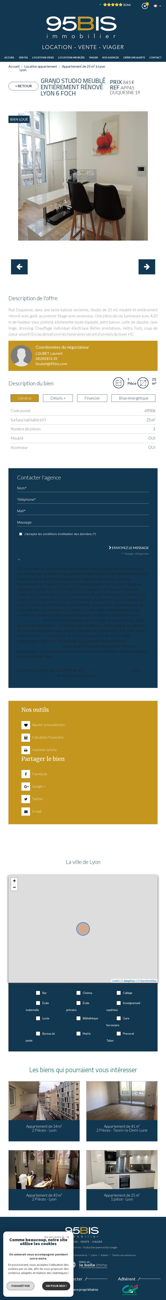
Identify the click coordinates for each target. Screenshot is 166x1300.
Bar (44, 993)
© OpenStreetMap (146, 980)
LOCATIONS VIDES (43, 57)
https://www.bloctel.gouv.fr (39, 646)
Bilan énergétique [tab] (133, 398)
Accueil (9, 57)
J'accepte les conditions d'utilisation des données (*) (60, 534)
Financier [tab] (92, 398)
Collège (127, 993)
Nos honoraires (78, 1255)
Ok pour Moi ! (56, 1286)
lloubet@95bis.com (51, 364)
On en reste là (54, 1237)
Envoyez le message (130, 548)
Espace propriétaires (82, 1289)
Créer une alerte (134, 57)
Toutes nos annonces (124, 1255)
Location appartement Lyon (38, 68)
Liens (94, 1255)
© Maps (128, 980)
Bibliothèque (90, 1018)
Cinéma (87, 993)
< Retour (23, 86)
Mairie (87, 1033)
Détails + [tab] (58, 398)
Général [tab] (25, 398)
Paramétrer (20, 1286)
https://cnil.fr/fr (29, 620)
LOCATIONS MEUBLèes (71, 57)
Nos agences (110, 57)
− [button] (14, 887)
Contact (155, 57)
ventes (23, 57)
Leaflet (115, 980)
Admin (104, 1255)
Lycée (45, 1018)
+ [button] (14, 880)
